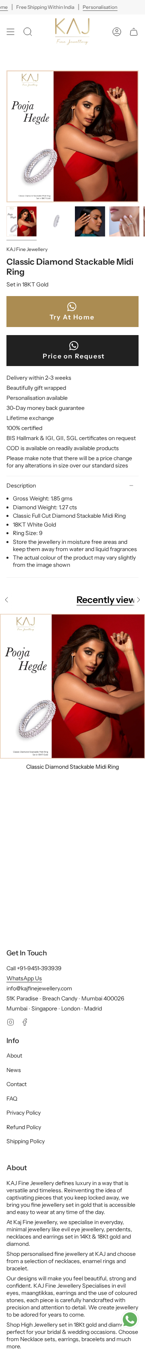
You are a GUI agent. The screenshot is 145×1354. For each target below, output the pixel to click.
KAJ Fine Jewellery (27, 249)
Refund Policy (23, 1127)
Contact (16, 1084)
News (13, 1070)
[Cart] (134, 31)
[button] (28, 31)
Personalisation (100, 7)
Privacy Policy (23, 1112)
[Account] (117, 31)
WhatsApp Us (24, 978)
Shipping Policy (25, 1141)
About (14, 1055)
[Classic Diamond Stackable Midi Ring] (72, 686)
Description (21, 485)
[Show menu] (10, 31)
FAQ (11, 1098)
